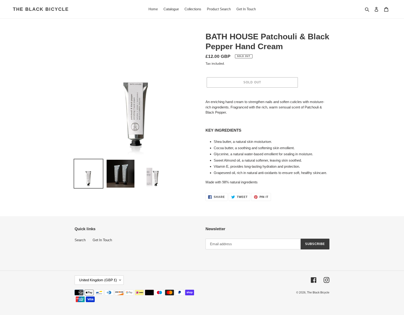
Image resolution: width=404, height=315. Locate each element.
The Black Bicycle (41, 9)
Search (80, 240)
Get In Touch (102, 240)
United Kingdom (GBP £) (98, 280)
